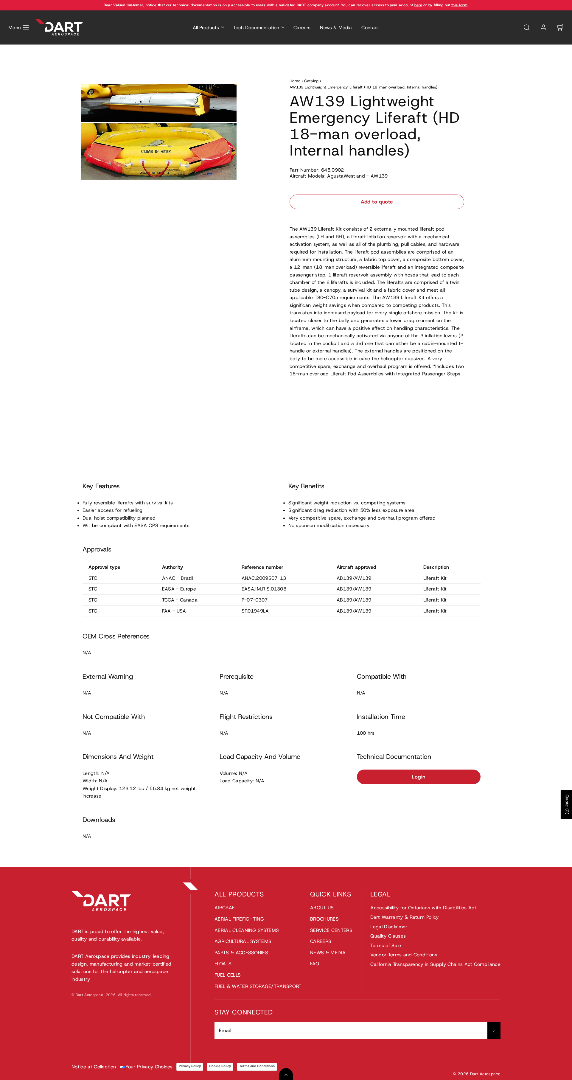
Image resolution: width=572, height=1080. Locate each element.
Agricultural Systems (242, 941)
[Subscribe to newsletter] (493, 1030)
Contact (370, 27)
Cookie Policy (220, 1066)
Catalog (311, 80)
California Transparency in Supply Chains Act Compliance (435, 964)
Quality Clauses (388, 936)
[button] (19, 27)
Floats (222, 964)
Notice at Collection (94, 1067)
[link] (543, 27)
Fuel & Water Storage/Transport (257, 986)
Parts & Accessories (241, 953)
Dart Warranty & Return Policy (404, 917)
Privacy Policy (190, 1066)
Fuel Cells (227, 975)
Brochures (324, 919)
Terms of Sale (385, 945)
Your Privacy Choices (148, 1067)
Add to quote (377, 201)
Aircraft (225, 908)
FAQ (314, 964)
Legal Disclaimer (388, 927)
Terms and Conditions (257, 1066)
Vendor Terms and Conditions (403, 955)
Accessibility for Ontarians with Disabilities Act (423, 908)
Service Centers (331, 930)
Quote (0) (567, 804)
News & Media (336, 27)
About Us (322, 908)
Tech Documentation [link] (256, 27)
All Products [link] (206, 27)
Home (295, 80)
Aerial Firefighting (239, 919)
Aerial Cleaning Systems (246, 930)
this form (459, 5)
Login (419, 776)
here (418, 5)
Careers (301, 27)
